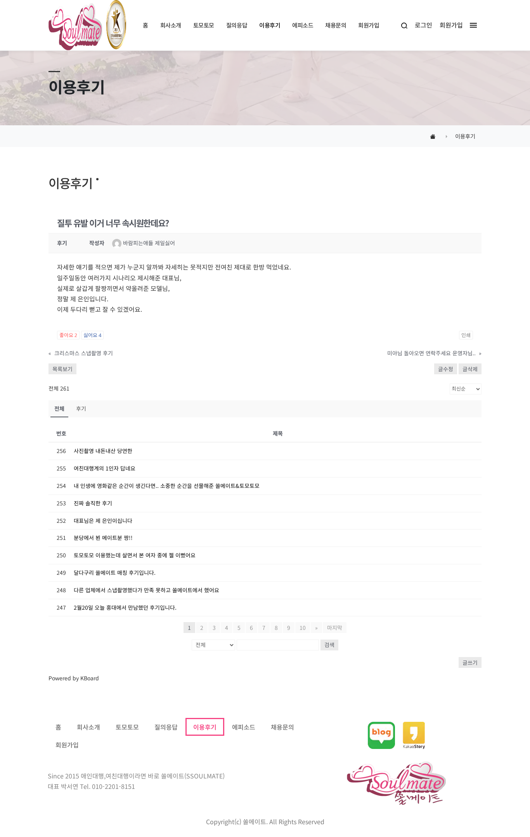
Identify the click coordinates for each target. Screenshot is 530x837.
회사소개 (88, 727)
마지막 (334, 627)
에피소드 (243, 727)
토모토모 (127, 727)
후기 (81, 408)
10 (303, 627)
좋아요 (68, 335)
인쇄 (466, 335)
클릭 (327, 13)
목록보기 (62, 369)
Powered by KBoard (73, 678)
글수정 (445, 369)
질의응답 (166, 727)
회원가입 (67, 744)
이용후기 (205, 727)
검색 (329, 645)
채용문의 (282, 727)
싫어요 (92, 335)
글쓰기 (470, 662)
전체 (59, 408)
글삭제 (470, 369)
